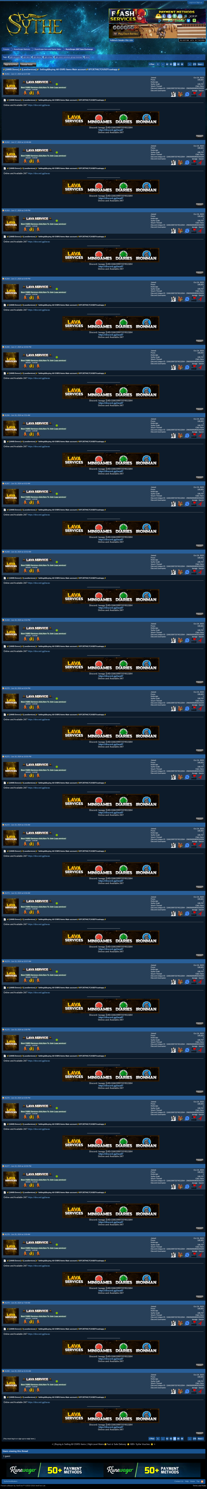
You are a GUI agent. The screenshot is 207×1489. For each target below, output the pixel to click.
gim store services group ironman (69, 57)
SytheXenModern (10, 1481)
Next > (200, 64)
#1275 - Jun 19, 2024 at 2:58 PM (17, 1030)
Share (199, 136)
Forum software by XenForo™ (23, 1486)
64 (175, 64)
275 (194, 64)
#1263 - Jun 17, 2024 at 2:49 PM (17, 210)
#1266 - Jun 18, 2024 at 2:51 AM (17, 415)
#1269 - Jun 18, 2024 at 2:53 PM (17, 620)
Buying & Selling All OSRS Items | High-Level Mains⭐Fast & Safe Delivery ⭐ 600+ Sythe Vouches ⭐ (104, 1444)
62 (167, 64)
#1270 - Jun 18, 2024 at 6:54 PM (17, 688)
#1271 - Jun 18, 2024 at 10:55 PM (18, 756)
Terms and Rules (199, 1486)
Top (197, 1481)
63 (171, 64)
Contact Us (178, 1481)
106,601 (200, 80)
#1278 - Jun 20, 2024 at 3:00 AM (17, 1234)
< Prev (151, 64)
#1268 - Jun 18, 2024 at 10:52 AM (18, 552)
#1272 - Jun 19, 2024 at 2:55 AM (17, 825)
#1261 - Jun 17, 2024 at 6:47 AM (17, 74)
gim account (15, 57)
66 (182, 64)
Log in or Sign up (195, 2)
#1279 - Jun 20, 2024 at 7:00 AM (17, 1303)
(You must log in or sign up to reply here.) (19, 1439)
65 (178, 64)
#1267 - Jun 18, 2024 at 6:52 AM (17, 483)
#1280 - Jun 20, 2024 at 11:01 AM (18, 1371)
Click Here (200, 86)
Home (192, 1481)
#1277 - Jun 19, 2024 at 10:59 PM (18, 1166)
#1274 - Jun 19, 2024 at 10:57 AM (18, 961)
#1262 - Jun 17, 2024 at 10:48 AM (18, 142)
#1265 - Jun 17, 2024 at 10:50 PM (18, 347)
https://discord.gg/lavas (39, 105)
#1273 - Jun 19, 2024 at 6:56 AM (17, 893)
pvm (87, 57)
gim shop (48, 57)
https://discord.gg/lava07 (110, 130)
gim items (37, 57)
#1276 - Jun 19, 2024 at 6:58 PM (17, 1098)
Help (187, 1481)
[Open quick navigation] (203, 49)
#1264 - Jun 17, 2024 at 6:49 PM (17, 279)
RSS (202, 1481)
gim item (26, 57)
